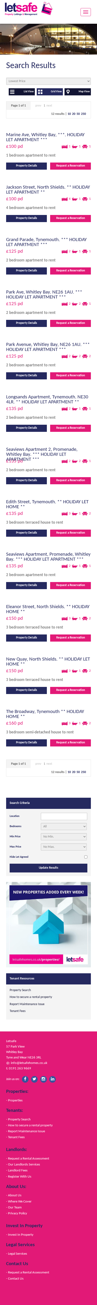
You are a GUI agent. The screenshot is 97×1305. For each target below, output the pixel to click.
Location (14, 816)
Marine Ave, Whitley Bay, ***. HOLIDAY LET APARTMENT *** (45, 137)
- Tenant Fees (15, 1137)
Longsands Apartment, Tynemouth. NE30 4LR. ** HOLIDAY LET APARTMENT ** (47, 400)
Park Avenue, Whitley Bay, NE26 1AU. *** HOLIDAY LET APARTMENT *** (48, 347)
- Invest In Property (19, 1235)
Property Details (26, 165)
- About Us (13, 1195)
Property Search (20, 990)
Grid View (56, 91)
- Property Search (18, 1119)
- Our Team (14, 1207)
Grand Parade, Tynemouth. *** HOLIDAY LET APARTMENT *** (46, 242)
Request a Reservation (70, 165)
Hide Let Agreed (19, 857)
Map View (84, 91)
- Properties (14, 1100)
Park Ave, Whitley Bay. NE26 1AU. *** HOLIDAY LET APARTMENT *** (44, 295)
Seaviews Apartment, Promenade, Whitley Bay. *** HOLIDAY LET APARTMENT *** (48, 557)
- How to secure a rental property (29, 1125)
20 (73, 114)
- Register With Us (18, 1177)
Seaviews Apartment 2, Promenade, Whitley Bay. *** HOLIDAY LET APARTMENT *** (41, 454)
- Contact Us (15, 1279)
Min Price (15, 836)
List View (29, 91)
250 (83, 114)
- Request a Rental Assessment (27, 1159)
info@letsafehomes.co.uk (29, 1063)
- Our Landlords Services (23, 1164)
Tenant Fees (17, 1011)
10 (69, 114)
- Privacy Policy (16, 1213)
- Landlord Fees (17, 1170)
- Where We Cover (19, 1201)
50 (78, 114)
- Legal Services (16, 1254)
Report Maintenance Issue (27, 1004)
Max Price (15, 846)
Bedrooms (15, 826)
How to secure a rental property (31, 997)
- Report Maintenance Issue (25, 1131)
